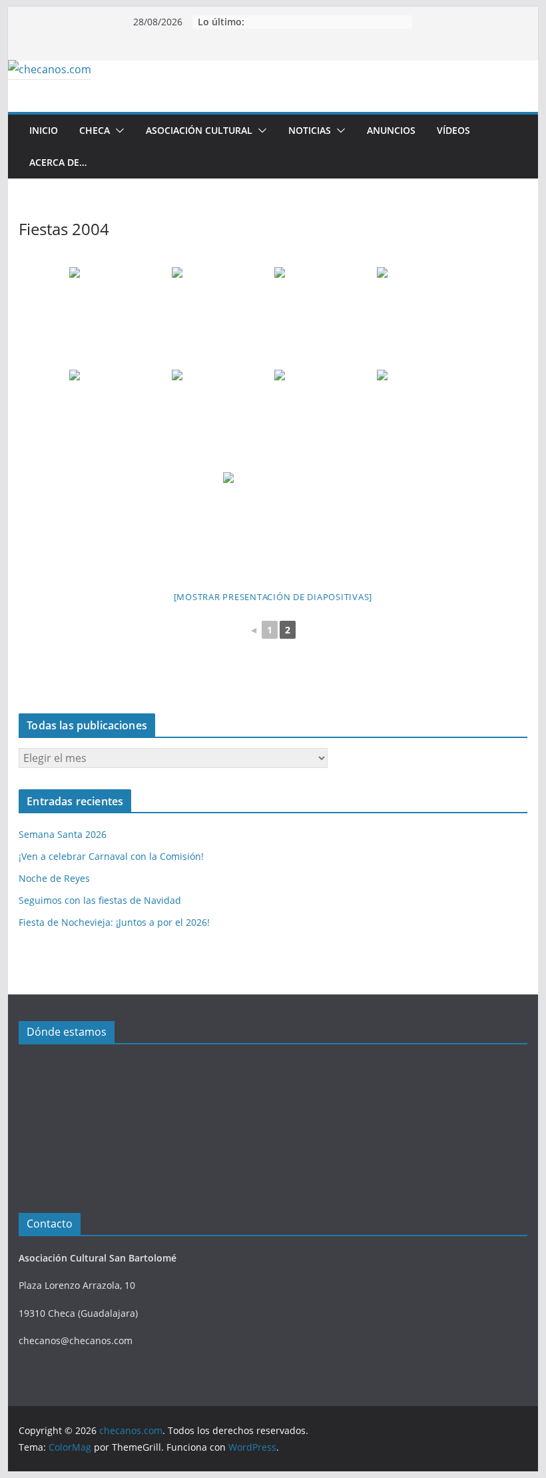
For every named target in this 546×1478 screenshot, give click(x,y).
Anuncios (391, 130)
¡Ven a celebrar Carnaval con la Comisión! (111, 856)
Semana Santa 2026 (63, 834)
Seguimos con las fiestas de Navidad (100, 900)
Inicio (43, 130)
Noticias (309, 130)
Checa (94, 130)
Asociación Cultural (199, 130)
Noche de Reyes (54, 878)
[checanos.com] (49, 69)
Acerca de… (58, 162)
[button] (117, 130)
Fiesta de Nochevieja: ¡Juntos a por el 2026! (114, 922)
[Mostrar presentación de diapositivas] (273, 597)
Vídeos (453, 130)
